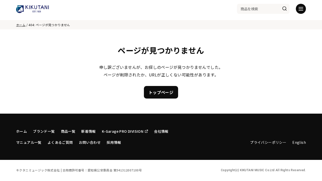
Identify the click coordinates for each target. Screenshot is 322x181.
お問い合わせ (90, 142)
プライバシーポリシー (268, 142)
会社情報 (161, 131)
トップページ (161, 92)
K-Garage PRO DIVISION (122, 131)
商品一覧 (68, 131)
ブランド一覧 (44, 131)
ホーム (20, 25)
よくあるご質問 (60, 142)
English (299, 142)
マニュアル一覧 (29, 142)
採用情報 (114, 142)
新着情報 (88, 131)
